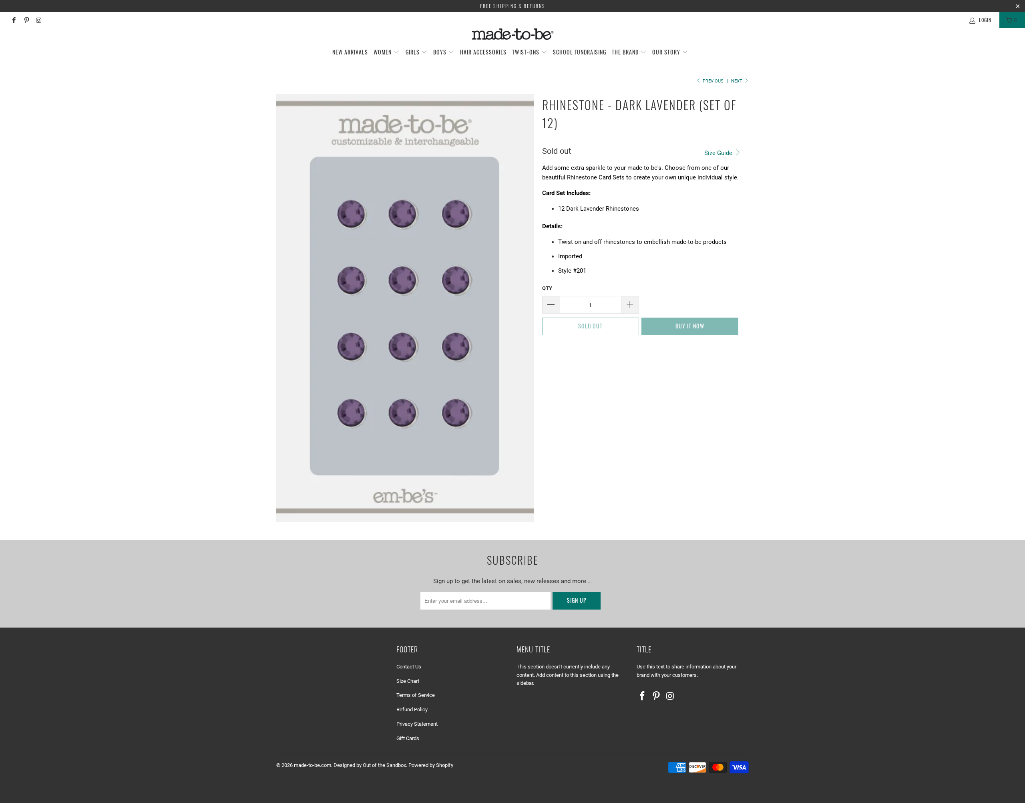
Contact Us (408, 667)
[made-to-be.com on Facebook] (13, 20)
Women (383, 52)
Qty (547, 288)
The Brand (626, 52)
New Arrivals (350, 52)
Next (737, 81)
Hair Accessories (483, 52)
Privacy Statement (417, 724)
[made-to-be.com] (512, 34)
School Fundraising (579, 52)
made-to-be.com (312, 765)
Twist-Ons (526, 52)
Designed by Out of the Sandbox (370, 765)
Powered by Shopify (430, 765)
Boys (440, 52)
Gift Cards (407, 738)
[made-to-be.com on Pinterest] (25, 20)
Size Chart (407, 681)
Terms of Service (415, 695)
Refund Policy (412, 709)
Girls (413, 52)
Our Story (667, 52)
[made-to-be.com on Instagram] (38, 20)
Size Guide (719, 153)
